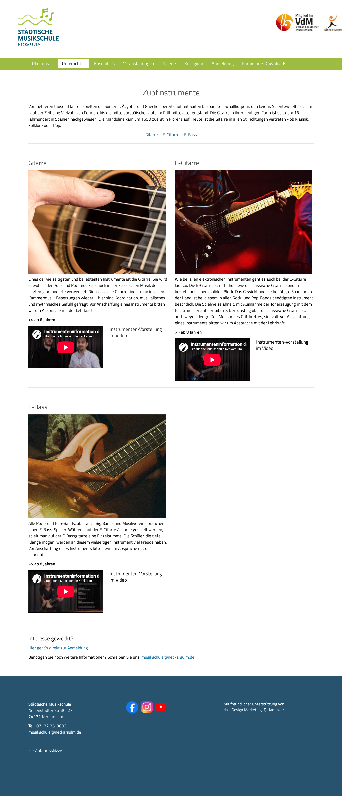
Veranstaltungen (138, 63)
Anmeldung (223, 63)
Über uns (40, 63)
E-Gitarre (171, 134)
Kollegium (193, 63)
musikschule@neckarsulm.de (167, 657)
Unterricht (71, 63)
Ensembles (104, 63)
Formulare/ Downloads (264, 63)
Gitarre (151, 134)
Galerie (169, 63)
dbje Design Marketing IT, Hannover (254, 710)
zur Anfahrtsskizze (45, 750)
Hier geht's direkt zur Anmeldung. (58, 648)
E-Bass (190, 134)
